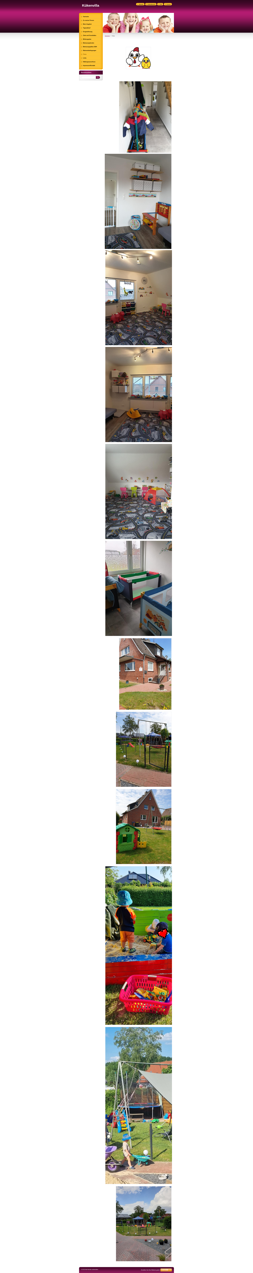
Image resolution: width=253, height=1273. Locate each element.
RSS (161, 4)
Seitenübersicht (151, 4)
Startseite (107, 36)
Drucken (169, 4)
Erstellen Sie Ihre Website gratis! (150, 1270)
